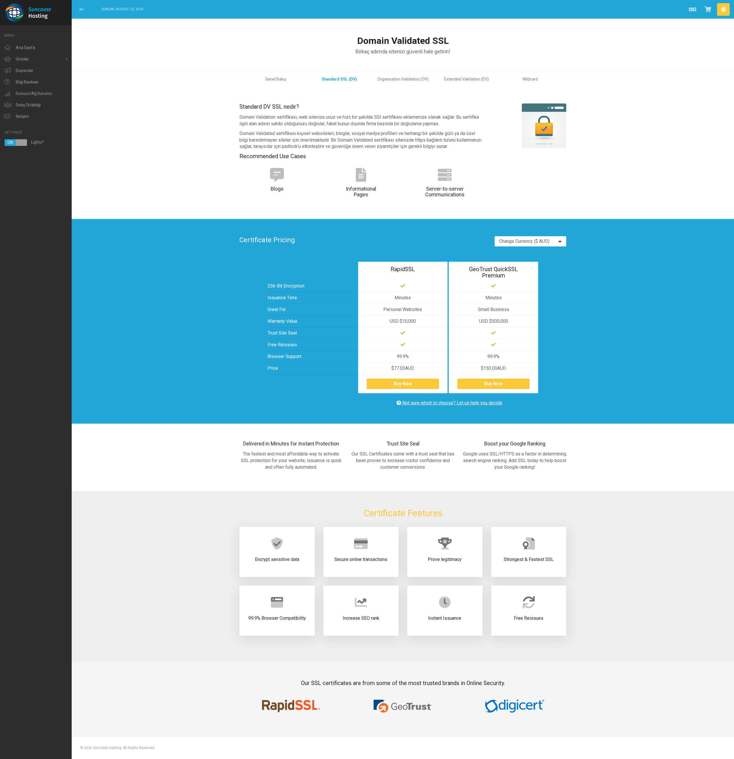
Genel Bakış (275, 79)
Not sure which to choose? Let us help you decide (451, 403)
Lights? (25, 142)
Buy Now (403, 383)
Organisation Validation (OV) (403, 79)
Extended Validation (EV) (466, 79)
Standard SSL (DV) (339, 79)
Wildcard (530, 79)
